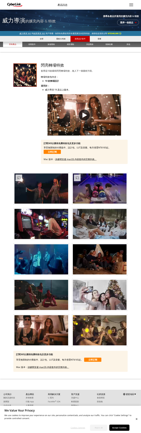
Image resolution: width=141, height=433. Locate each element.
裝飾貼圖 (109, 44)
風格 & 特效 (61, 38)
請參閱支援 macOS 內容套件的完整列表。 (76, 159)
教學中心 (75, 405)
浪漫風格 (89, 44)
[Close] (137, 419)
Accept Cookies (119, 427)
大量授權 (29, 405)
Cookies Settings (78, 427)
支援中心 (75, 397)
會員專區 (101, 397)
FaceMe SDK (54, 401)
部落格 (100, 401)
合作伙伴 (7, 405)
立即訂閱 (52, 151)
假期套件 (32, 44)
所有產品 (12, 44)
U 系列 (51, 397)
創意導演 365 (39, 33)
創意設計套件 (80, 38)
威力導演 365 (25, 33)
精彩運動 (70, 44)
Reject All (99, 427)
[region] (70, 419)
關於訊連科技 (9, 397)
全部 (41, 38)
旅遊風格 (51, 44)
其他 (128, 44)
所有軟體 (29, 397)
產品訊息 (62, 5)
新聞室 (6, 401)
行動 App (30, 401)
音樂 (99, 38)
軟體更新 (75, 401)
